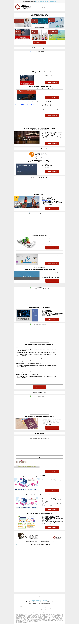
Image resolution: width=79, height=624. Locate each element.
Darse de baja (35, 600)
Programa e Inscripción (52, 82)
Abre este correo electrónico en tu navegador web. (45, 1)
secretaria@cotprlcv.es (46, 200)
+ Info (56, 255)
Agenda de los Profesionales (39, 42)
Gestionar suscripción (42, 600)
